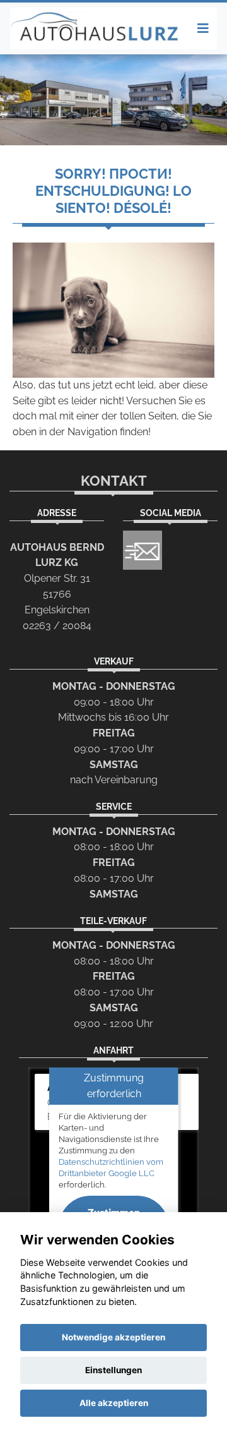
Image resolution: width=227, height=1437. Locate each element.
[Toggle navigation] (203, 28)
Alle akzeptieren (113, 1403)
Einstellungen (113, 1370)
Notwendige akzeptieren (113, 1337)
